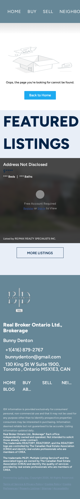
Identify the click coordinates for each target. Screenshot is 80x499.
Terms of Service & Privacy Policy (23, 484)
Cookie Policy (53, 484)
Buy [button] (32, 11)
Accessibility (61, 488)
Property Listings (30, 488)
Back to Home (40, 95)
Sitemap (46, 488)
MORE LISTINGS (40, 253)
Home (14, 11)
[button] (10, 383)
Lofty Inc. (23, 477)
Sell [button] (48, 11)
